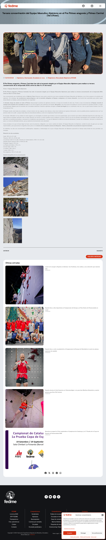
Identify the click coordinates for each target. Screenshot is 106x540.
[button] (102, 515)
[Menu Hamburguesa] (100, 6)
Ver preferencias (97, 533)
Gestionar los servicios (69, 528)
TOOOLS (32, 534)
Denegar (83, 533)
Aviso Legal (93, 537)
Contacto (85, 511)
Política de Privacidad (85, 537)
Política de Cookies (74, 537)
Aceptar (69, 533)
